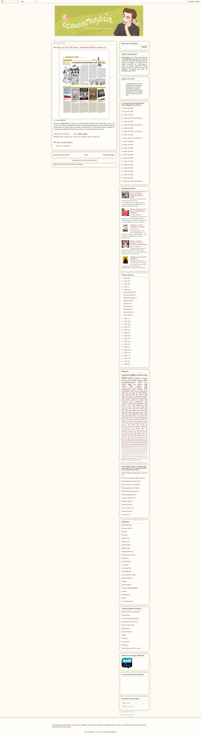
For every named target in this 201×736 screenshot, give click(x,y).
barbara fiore (140, 428)
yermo (140, 426)
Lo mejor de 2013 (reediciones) (132, 138)
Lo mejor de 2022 (127, 168)
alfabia (127, 448)
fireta (132, 430)
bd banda (142, 453)
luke (140, 449)
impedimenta (138, 402)
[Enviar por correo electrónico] (78, 134)
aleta (61, 137)
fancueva (133, 403)
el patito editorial (143, 448)
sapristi (90, 137)
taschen (132, 451)
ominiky (134, 458)
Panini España (126, 585)
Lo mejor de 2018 (127, 154)
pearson (145, 449)
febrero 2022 (127, 312)
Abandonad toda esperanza (131, 612)
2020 (126, 321)
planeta (139, 380)
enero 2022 (127, 315)
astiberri (66, 137)
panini (129, 380)
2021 (126, 318)
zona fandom (143, 435)
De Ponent (140, 395)
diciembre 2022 (128, 292)
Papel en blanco (127, 501)
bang (133, 419)
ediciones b (125, 426)
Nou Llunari (125, 641)
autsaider (144, 398)
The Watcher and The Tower (131, 648)
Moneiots (125, 638)
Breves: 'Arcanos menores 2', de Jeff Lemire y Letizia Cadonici (138, 242)
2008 (126, 355)
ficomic (133, 426)
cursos (123, 456)
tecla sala (132, 409)
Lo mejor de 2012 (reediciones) (132, 131)
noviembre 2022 (129, 295)
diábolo (140, 389)
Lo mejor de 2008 (127, 108)
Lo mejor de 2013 (127, 135)
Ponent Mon (126, 594)
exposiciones (143, 432)
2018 (126, 327)
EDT (123, 410)
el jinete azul (127, 444)
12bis (145, 426)
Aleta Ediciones (127, 525)
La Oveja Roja (126, 568)
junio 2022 (127, 306)
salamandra (126, 389)
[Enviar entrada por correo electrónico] (74, 134)
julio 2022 (126, 303)
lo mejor (136, 396)
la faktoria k (141, 423)
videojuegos (132, 460)
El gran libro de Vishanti (129, 622)
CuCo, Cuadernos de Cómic (131, 484)
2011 (126, 347)
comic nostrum (127, 407)
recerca (141, 458)
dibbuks (144, 393)
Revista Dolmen (127, 504)
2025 (126, 281)
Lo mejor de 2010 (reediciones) (132, 118)
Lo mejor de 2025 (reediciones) (132, 181)
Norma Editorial (127, 578)
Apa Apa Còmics (127, 528)
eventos (137, 391)
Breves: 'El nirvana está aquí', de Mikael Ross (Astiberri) (138, 211)
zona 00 (137, 446)
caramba (125, 402)
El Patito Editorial (127, 551)
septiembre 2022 (129, 298)
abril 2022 (126, 309)
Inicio (86, 155)
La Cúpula (125, 565)
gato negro (131, 456)
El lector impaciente (128, 625)
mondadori (126, 391)
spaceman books (142, 412)
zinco (138, 460)
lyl (136, 435)
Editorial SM (126, 548)
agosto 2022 (127, 300)
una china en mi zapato (131, 442)
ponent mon (126, 405)
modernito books (126, 458)
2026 (126, 278)
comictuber (135, 454)
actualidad (134, 398)
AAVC (123, 432)
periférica (126, 451)
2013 (126, 341)
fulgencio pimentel (127, 421)
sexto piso (132, 423)
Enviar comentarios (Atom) (89, 160)
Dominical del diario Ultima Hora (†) (133, 478)
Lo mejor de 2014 (127, 141)
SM (126, 414)
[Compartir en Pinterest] (86, 134)
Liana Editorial (126, 571)
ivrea (131, 435)
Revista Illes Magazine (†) (130, 491)
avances (142, 437)
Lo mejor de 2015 (127, 144)
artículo (142, 424)
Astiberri (124, 531)
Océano (124, 581)
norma (124, 387)
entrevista (125, 449)
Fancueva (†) (126, 514)
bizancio (124, 439)
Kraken (133, 424)
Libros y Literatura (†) (129, 498)
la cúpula (143, 378)
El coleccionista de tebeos (130, 618)
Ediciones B (125, 541)
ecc (146, 383)
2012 (126, 344)
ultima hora (96, 137)
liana (71, 137)
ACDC (142, 409)
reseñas (84, 137)
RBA (123, 448)
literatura (124, 441)
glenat (145, 391)
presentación (128, 446)
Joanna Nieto (67, 727)
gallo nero (125, 396)
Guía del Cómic (127, 632)
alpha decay (134, 453)
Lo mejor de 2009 (127, 111)
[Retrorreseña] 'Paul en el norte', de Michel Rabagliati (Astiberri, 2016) (138, 194)
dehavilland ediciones (136, 410)
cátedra (139, 433)
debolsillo (141, 419)
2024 (126, 284)
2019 (126, 324)
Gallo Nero (125, 558)
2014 (126, 338)
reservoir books (127, 412)
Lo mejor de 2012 (127, 128)
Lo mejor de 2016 (127, 148)
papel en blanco (135, 385)
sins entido (139, 400)
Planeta (124, 591)
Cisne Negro (126, 615)
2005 (126, 364)
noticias (124, 403)
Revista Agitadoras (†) (129, 494)
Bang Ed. (125, 535)
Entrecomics (126, 628)
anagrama (134, 448)
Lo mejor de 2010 (127, 115)
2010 (126, 350)
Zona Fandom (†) (127, 508)
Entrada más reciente (61, 155)
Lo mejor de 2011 (127, 121)
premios (124, 424)
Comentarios (128, 706)
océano (127, 419)
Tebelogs (125, 645)
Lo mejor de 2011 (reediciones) (132, 125)
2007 (126, 358)
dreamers (124, 430)
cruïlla (143, 454)
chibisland (144, 442)
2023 (126, 287)
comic (138, 407)
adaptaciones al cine (134, 415)
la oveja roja (134, 449)
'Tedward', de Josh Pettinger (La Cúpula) (137, 226)
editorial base (132, 432)
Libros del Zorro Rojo (129, 575)
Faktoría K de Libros (128, 555)
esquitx (136, 444)
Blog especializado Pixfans (130, 488)
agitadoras (139, 405)
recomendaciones (128, 383)
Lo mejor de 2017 (127, 151)
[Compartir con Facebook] (84, 134)
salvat (142, 403)
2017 (126, 330)
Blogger (114, 732)
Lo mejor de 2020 (127, 161)
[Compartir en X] (82, 134)
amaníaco (128, 428)
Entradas (127, 703)
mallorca (128, 395)
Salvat (124, 598)
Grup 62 (133, 437)
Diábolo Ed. (125, 538)
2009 (126, 353)
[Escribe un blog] (80, 134)
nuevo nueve (77, 137)
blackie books (128, 433)
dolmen (128, 400)
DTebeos (126, 453)
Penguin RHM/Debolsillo (130, 588)
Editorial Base (126, 545)
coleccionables (125, 454)
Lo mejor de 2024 (127, 174)
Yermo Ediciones (127, 601)
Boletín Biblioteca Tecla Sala (131, 481)
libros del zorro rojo (131, 393)
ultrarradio (139, 451)
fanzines (132, 439)
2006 (126, 361)
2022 (126, 289)
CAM (144, 446)
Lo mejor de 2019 (127, 158)
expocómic (144, 444)
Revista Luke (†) (127, 511)
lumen (131, 441)
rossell (145, 441)
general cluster (141, 456)
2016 (126, 333)
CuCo (126, 437)
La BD (124, 635)
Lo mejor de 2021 (127, 164)
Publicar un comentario (63, 146)
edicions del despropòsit (131, 417)
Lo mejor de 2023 (127, 171)
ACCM (145, 451)
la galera (144, 417)
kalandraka (135, 414)
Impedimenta (126, 561)
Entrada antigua (109, 155)
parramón (138, 441)
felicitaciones (141, 439)
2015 (126, 335)
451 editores (141, 430)
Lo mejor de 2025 (127, 178)
